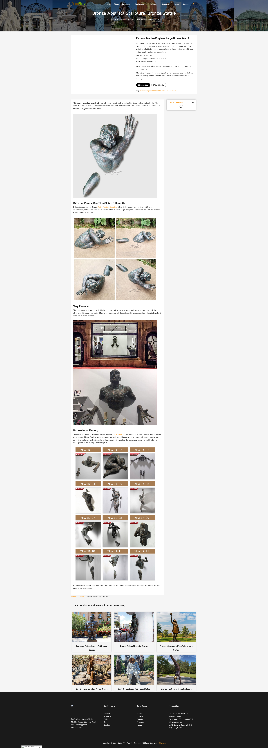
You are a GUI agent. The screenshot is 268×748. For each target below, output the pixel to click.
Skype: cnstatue (175, 722)
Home (122, 19)
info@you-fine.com (176, 716)
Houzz (139, 725)
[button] (143, 85)
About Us (107, 713)
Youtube (140, 719)
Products (128, 19)
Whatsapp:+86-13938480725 (181, 719)
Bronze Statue (162, 13)
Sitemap (162, 743)
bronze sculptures (118, 434)
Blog (106, 722)
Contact (107, 725)
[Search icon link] (194, 4)
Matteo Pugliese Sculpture (150, 91)
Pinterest (140, 722)
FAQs (106, 719)
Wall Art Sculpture (169, 91)
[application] (131, 4)
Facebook (140, 713)
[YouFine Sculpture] (78, 4)
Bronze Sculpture (137, 19)
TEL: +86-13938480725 (178, 713)
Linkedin (140, 716)
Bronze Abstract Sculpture (118, 13)
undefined (32, 746)
